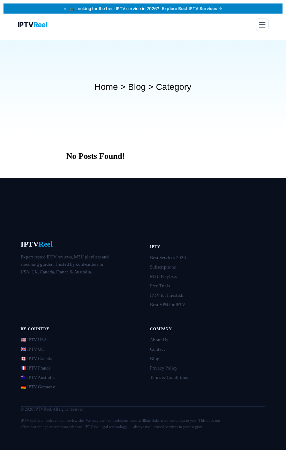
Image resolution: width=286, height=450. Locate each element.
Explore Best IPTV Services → (192, 8)
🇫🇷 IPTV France (36, 368)
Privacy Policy (164, 368)
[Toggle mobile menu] (262, 24)
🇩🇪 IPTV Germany (38, 386)
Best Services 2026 (168, 257)
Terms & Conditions (169, 377)
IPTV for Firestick (166, 295)
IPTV (37, 244)
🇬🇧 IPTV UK (32, 349)
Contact (157, 349)
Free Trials (160, 285)
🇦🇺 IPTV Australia (38, 377)
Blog (154, 358)
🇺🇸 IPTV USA (34, 339)
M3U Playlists (163, 276)
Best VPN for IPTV (167, 304)
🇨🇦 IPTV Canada (36, 358)
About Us (159, 339)
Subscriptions (163, 267)
